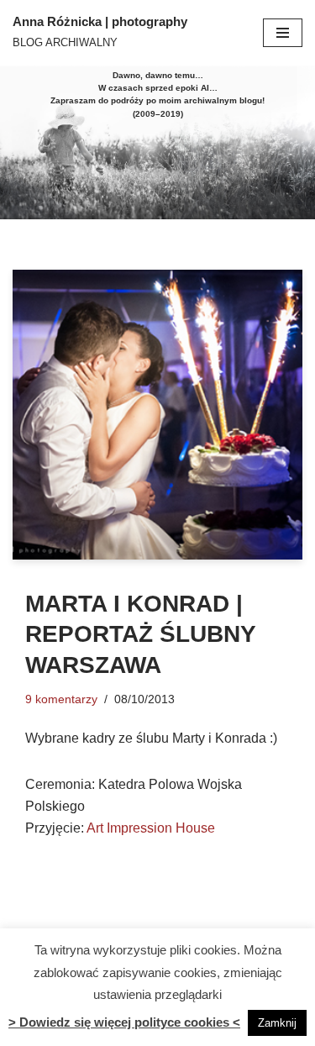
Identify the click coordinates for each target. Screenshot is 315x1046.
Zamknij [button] (277, 1023)
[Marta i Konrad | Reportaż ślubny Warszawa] (157, 415)
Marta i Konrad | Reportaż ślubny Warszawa (140, 634)
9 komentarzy (61, 699)
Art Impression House (151, 828)
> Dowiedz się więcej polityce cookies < (124, 1022)
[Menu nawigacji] (282, 32)
